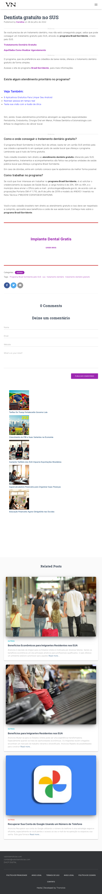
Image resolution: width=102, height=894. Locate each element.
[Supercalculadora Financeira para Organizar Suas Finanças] (19, 475)
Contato (51, 882)
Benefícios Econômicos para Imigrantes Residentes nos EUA (43, 645)
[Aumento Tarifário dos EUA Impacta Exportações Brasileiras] (19, 450)
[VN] (12, 4)
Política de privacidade (16, 875)
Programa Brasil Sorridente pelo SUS (25, 277)
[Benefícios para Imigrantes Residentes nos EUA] (51, 694)
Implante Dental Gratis (51, 239)
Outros (20, 272)
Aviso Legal (37, 875)
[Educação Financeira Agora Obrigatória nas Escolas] (19, 499)
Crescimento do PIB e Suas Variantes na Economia (31, 437)
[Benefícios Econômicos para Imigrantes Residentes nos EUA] (51, 606)
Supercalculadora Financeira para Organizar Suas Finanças (35, 487)
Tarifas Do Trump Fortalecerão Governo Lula (28, 412)
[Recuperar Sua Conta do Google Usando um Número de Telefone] (51, 785)
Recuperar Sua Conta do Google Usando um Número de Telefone (45, 824)
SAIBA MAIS (51, 248)
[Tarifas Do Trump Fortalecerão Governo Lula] (19, 400)
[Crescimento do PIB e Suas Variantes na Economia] (19, 425)
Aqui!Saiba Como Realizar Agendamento (25, 50)
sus (43, 277)
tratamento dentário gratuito (77, 277)
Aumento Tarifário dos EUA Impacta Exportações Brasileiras (35, 462)
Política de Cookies (87, 875)
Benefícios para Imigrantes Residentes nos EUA (35, 733)
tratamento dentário (55, 277)
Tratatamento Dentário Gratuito (20, 44)
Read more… (54, 656)
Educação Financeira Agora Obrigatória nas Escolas (31, 511)
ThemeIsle (60, 888)
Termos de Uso (52, 875)
